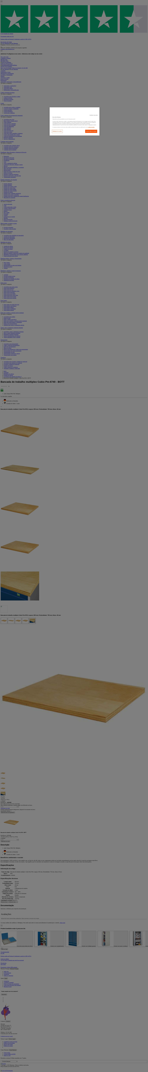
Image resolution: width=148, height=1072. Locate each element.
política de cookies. (91, 127)
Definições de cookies (57, 131)
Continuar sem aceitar (94, 115)
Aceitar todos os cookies (91, 131)
